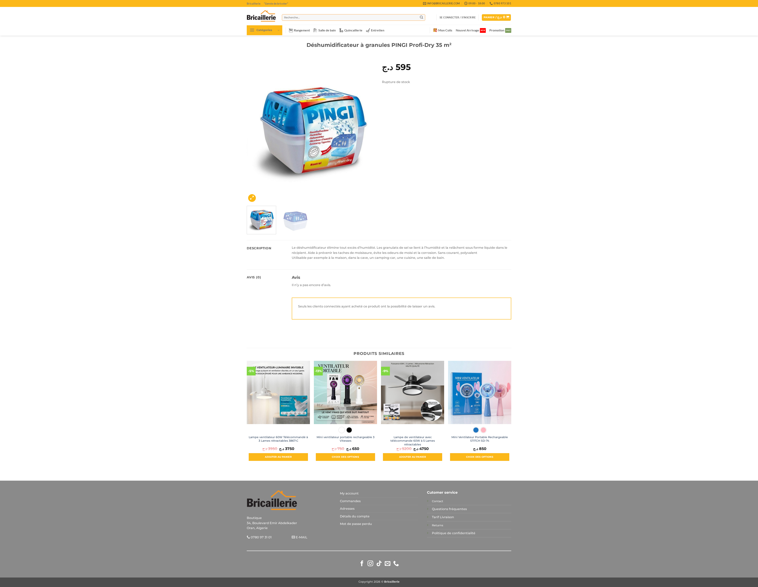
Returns (437, 525)
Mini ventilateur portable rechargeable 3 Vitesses (345, 439)
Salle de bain (327, 30)
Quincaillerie (353, 30)
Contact (437, 501)
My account (349, 493)
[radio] (342, 430)
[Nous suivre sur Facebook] (362, 564)
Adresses (347, 508)
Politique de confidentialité (453, 533)
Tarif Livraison (443, 517)
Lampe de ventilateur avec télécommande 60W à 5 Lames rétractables (412, 440)
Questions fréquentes (449, 509)
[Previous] (254, 130)
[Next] (368, 130)
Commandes (350, 501)
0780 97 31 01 (261, 537)
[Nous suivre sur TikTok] (379, 564)
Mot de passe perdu (356, 524)
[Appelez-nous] (396, 564)
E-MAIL (301, 537)
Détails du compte (355, 516)
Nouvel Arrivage (467, 30)
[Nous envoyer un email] (387, 564)
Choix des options (345, 457)
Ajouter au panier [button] (278, 457)
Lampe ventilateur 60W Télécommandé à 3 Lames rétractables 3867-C (278, 439)
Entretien (377, 30)
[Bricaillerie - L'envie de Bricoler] (261, 16)
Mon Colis (445, 30)
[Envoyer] (421, 17)
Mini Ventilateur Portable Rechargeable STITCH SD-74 (479, 439)
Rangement (302, 30)
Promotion (496, 30)
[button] (458, 17)
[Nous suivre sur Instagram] (370, 564)
